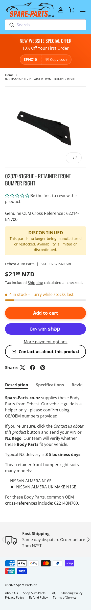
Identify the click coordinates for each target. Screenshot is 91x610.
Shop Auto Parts (34, 593)
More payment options (45, 342)
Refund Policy (38, 597)
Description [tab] (16, 385)
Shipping (35, 282)
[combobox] (45, 24)
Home (9, 75)
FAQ (53, 593)
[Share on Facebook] (33, 368)
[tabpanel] (45, 450)
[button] (71, 9)
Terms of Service (65, 597)
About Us (11, 593)
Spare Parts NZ (26, 585)
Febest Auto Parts (20, 263)
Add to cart (45, 313)
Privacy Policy (14, 597)
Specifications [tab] (50, 385)
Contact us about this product (49, 351)
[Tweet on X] (22, 368)
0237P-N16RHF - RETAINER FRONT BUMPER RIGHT (40, 79)
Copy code (58, 59)
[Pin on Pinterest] (43, 368)
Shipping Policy (71, 593)
